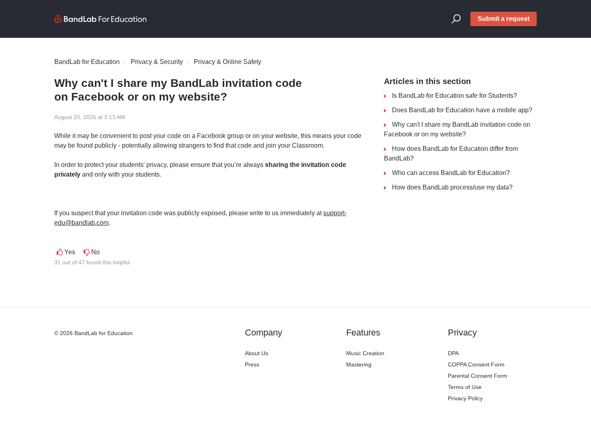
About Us (256, 353)
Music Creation (365, 353)
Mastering (358, 364)
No (95, 252)
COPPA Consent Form (476, 364)
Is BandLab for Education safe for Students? (454, 95)
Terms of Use (465, 387)
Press (252, 364)
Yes (69, 252)
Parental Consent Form (477, 376)
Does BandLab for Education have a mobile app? (462, 110)
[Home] (100, 19)
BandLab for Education (87, 61)
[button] (456, 19)
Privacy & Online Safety (227, 61)
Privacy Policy (465, 398)
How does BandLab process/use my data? (452, 187)
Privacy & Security (157, 61)
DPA (453, 353)
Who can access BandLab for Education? (451, 172)
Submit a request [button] (503, 18)
